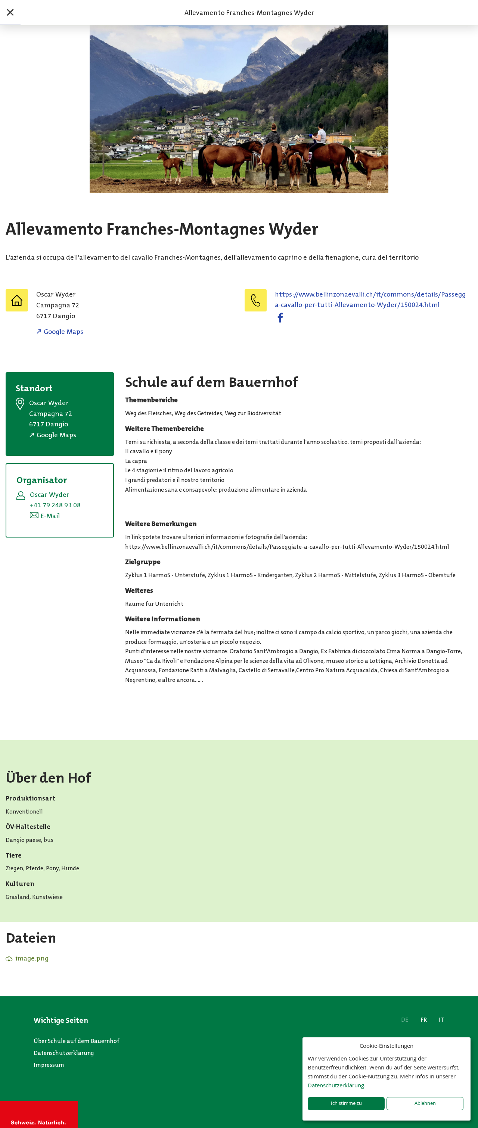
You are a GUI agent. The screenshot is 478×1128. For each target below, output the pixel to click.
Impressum (49, 1065)
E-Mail (50, 515)
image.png (32, 958)
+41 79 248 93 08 (55, 505)
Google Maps (63, 331)
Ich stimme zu (346, 1103)
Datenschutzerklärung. (337, 1085)
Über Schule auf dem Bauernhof (77, 1041)
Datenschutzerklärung (64, 1053)
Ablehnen (425, 1103)
